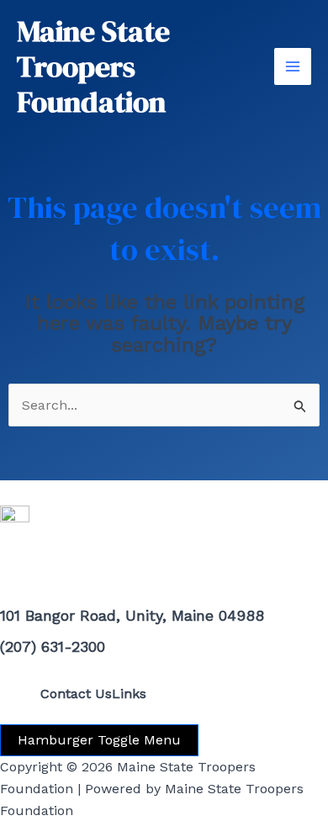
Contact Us (76, 694)
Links (129, 694)
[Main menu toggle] (292, 66)
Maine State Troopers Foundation (93, 66)
